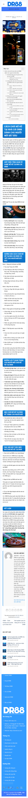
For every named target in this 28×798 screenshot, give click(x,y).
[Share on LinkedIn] (21, 610)
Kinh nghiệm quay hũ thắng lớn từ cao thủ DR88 (19, 622)
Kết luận (9, 117)
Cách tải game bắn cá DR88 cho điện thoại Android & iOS (16, 637)
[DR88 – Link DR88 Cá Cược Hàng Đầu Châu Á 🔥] (15, 4)
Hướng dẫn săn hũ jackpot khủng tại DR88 (16, 657)
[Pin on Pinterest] (18, 610)
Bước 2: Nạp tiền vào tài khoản (15, 88)
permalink (17, 617)
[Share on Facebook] (9, 610)
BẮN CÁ (21, 615)
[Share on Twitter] (12, 610)
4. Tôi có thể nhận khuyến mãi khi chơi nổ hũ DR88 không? (16, 115)
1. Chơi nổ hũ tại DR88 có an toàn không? (16, 106)
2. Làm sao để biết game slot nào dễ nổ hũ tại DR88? (16, 109)
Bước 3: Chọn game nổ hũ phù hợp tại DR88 (15, 91)
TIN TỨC (17, 615)
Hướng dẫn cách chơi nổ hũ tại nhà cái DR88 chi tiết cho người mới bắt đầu (14, 82)
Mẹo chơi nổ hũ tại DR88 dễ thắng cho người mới (14, 100)
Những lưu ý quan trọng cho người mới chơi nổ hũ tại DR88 (14, 96)
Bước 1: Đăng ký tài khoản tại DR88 (15, 86)
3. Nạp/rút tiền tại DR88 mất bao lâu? (16, 112)
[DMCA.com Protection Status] (8, 783)
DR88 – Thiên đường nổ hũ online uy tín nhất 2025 (8, 622)
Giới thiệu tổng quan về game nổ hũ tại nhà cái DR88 (15, 75)
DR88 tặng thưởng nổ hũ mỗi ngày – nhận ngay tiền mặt (15, 663)
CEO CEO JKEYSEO (15, 119)
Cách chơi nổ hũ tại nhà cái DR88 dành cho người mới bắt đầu (13, 72)
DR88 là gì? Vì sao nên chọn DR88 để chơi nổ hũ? (15, 78)
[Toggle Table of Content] (22, 69)
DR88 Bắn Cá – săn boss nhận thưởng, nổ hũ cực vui (15, 644)
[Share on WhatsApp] (7, 610)
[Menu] (4, 4)
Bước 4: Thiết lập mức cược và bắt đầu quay (16, 93)
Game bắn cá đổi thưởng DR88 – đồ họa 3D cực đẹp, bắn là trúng (16, 650)
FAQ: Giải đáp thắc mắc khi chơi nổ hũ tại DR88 (14, 103)
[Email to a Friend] (15, 610)
